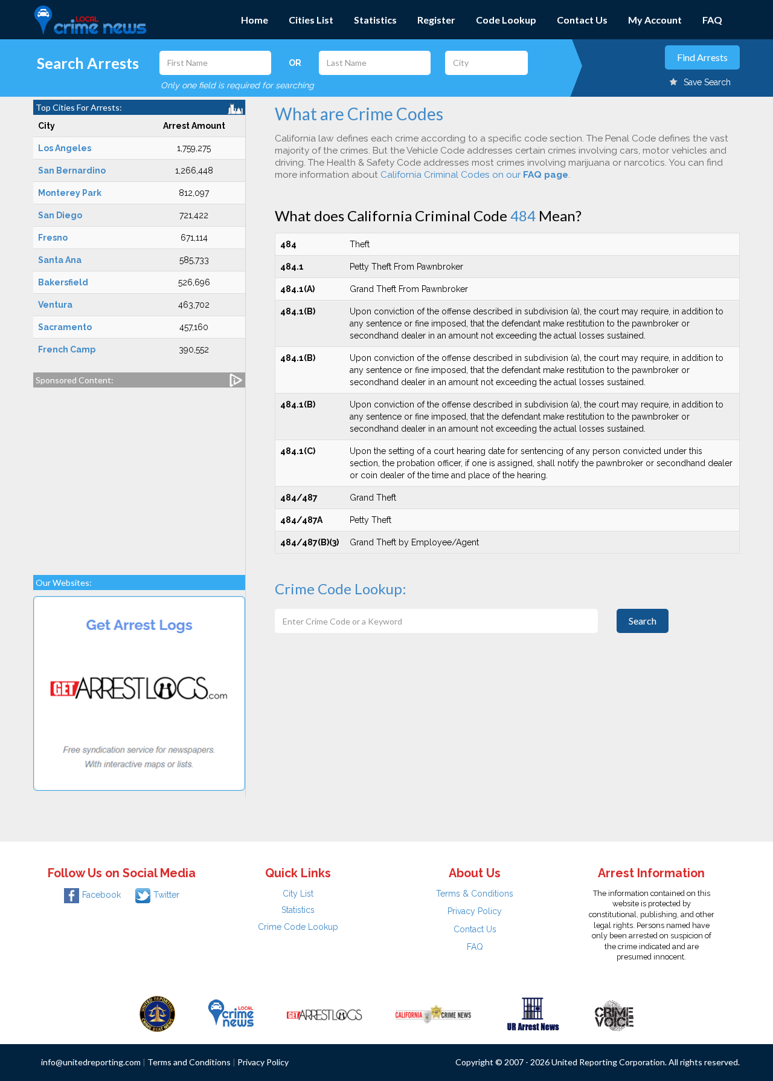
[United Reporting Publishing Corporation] (158, 1013)
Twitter (166, 895)
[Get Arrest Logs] (324, 1013)
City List (298, 893)
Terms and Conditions (189, 1062)
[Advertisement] (139, 475)
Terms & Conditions (474, 893)
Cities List (311, 19)
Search (642, 620)
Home (254, 19)
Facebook (101, 895)
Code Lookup (506, 19)
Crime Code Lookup (298, 927)
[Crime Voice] (614, 1013)
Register (436, 19)
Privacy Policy (474, 911)
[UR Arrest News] (533, 1013)
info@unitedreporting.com (91, 1062)
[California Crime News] (433, 1013)
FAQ (712, 19)
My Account (655, 19)
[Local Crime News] (231, 1013)
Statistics (375, 19)
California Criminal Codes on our (474, 174)
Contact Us (582, 19)
